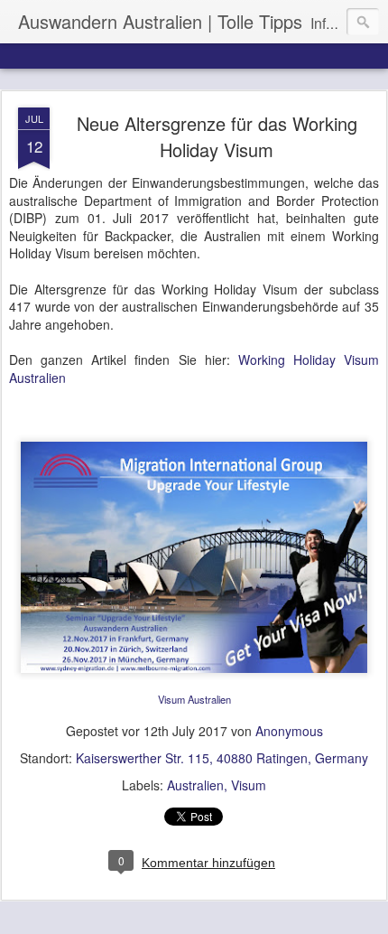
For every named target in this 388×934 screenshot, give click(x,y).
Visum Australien (194, 699)
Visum (248, 785)
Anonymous (289, 731)
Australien (195, 785)
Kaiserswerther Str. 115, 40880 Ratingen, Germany (222, 758)
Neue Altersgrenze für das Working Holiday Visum (217, 136)
